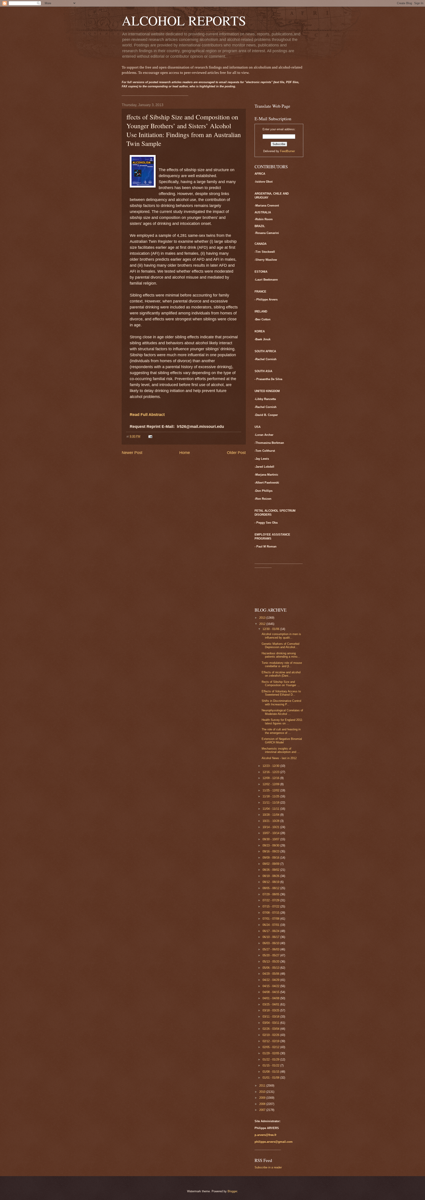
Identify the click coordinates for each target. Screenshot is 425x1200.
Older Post (236, 452)
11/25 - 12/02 (271, 790)
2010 (262, 1091)
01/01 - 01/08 (271, 1077)
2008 (262, 1104)
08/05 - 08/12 (271, 888)
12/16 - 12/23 (271, 772)
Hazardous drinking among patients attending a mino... (281, 655)
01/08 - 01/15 (271, 1071)
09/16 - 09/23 (271, 851)
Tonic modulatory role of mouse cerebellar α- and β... (282, 664)
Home (184, 452)
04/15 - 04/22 (271, 986)
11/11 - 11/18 (271, 802)
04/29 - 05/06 (271, 973)
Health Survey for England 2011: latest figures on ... (282, 721)
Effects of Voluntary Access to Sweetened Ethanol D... (281, 693)
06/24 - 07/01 (271, 924)
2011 (262, 1085)
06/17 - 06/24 (271, 931)
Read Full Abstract (147, 414)
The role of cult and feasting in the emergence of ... (281, 731)
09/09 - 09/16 (271, 857)
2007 (262, 1110)
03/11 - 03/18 (271, 1016)
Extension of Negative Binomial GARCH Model (282, 740)
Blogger (232, 1191)
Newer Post (132, 452)
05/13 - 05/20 (271, 961)
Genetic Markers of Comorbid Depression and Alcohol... (280, 645)
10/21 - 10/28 (271, 821)
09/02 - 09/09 (271, 863)
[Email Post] (150, 436)
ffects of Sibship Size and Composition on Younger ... (281, 683)
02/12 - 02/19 (271, 1041)
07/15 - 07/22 (271, 906)
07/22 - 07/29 (271, 900)
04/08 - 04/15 (271, 992)
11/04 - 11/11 (271, 808)
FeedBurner (287, 151)
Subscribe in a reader (268, 1167)
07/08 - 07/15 (271, 912)
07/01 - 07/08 (271, 918)
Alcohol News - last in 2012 (279, 758)
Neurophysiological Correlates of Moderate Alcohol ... (282, 712)
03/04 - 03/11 (271, 1022)
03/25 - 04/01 (271, 1004)
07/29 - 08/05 (271, 894)
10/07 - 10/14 (271, 833)
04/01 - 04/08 (271, 998)
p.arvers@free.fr (265, 1135)
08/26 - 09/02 (271, 869)
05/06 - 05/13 (271, 967)
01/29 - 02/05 (271, 1053)
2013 (262, 617)
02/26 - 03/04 (271, 1028)
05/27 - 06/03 (271, 949)
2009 (262, 1097)
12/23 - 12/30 (271, 765)
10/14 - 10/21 (271, 827)
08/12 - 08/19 (271, 882)
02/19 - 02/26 (271, 1035)
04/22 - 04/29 (271, 980)
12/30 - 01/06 (271, 629)
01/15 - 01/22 (271, 1065)
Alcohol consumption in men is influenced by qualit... (281, 635)
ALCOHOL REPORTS (184, 20)
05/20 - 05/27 (271, 955)
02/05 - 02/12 (271, 1047)
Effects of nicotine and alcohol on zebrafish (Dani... (281, 674)
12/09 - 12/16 (271, 778)
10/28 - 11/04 (271, 814)
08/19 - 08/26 (271, 876)
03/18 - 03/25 (271, 1010)
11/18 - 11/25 (271, 796)
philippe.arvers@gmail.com (274, 1141)
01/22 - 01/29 (271, 1059)
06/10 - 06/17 (271, 937)
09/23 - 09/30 (271, 845)
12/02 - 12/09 (271, 784)
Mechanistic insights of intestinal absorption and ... (281, 750)
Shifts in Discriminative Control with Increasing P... (281, 702)
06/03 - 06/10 (271, 943)
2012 (262, 624)
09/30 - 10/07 (271, 839)
